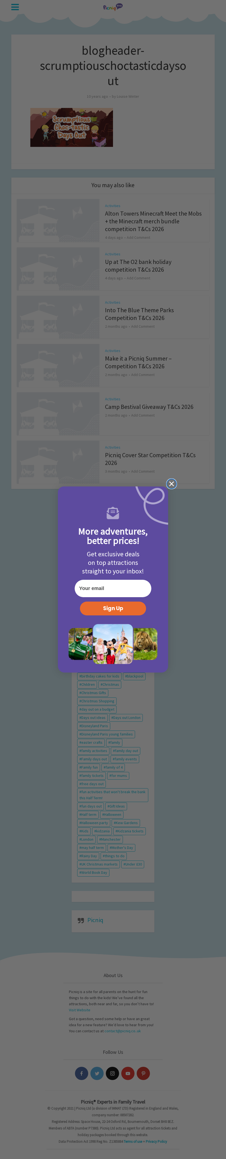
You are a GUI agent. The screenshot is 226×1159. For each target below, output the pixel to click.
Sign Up (113, 608)
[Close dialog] (171, 484)
